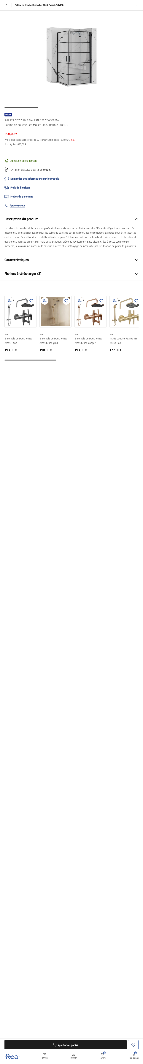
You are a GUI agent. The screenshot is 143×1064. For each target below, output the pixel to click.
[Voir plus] (136, 5)
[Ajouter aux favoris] (31, 301)
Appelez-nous (17, 205)
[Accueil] (12, 1056)
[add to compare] (9, 301)
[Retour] (6, 5)
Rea (6, 334)
